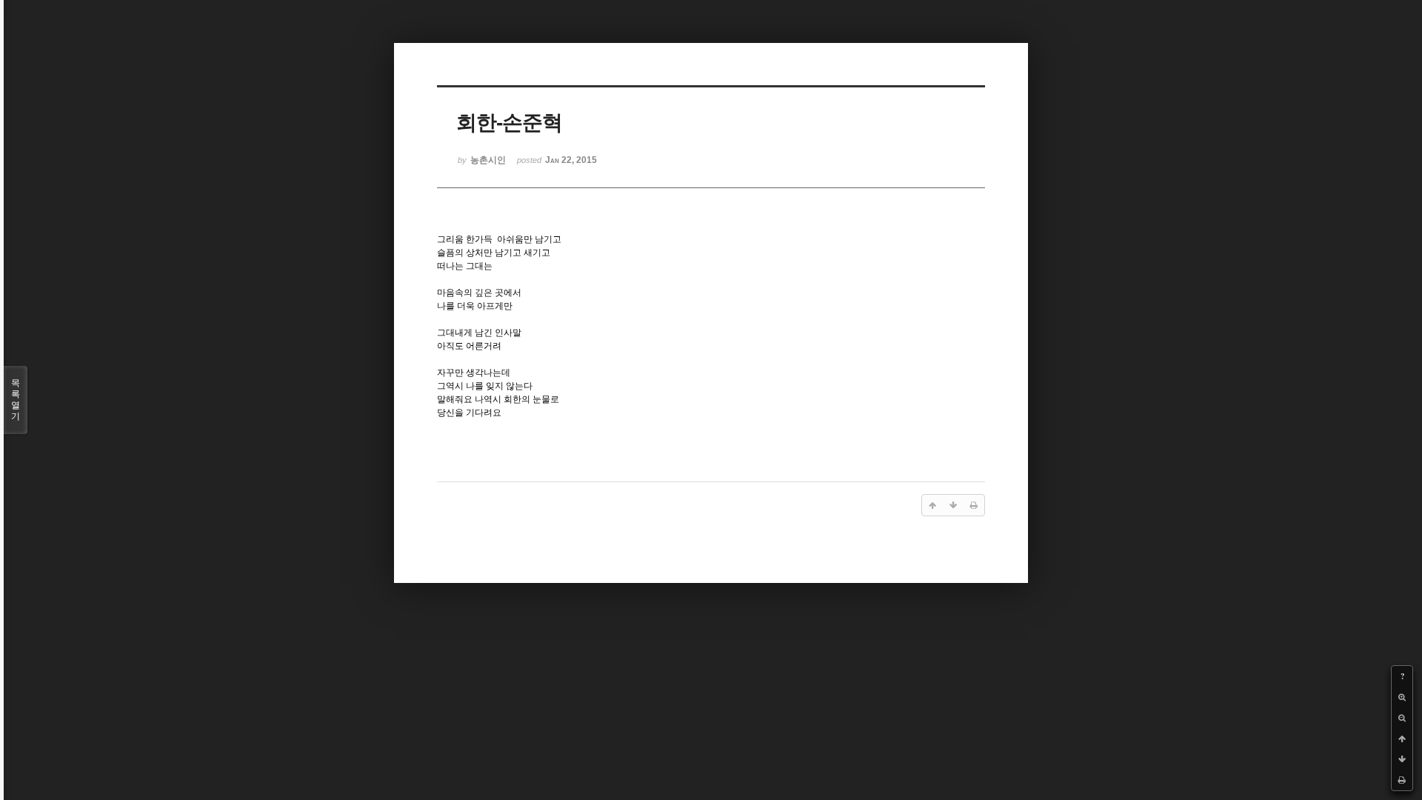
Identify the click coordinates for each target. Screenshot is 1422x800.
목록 (15, 399)
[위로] (1402, 738)
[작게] (1402, 717)
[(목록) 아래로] (1402, 759)
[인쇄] (1402, 780)
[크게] (1402, 697)
